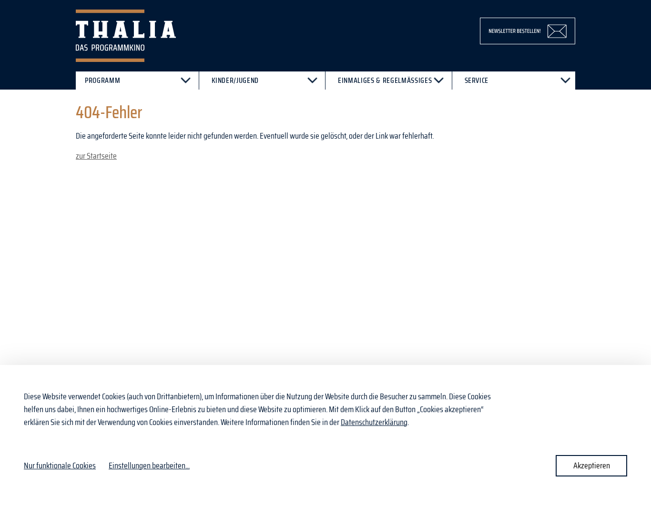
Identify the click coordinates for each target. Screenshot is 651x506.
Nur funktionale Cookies (60, 465)
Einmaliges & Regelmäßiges (385, 80)
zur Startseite (96, 155)
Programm (102, 80)
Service (477, 80)
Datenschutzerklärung (374, 422)
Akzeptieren (591, 465)
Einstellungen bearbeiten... (149, 465)
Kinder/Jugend (235, 80)
